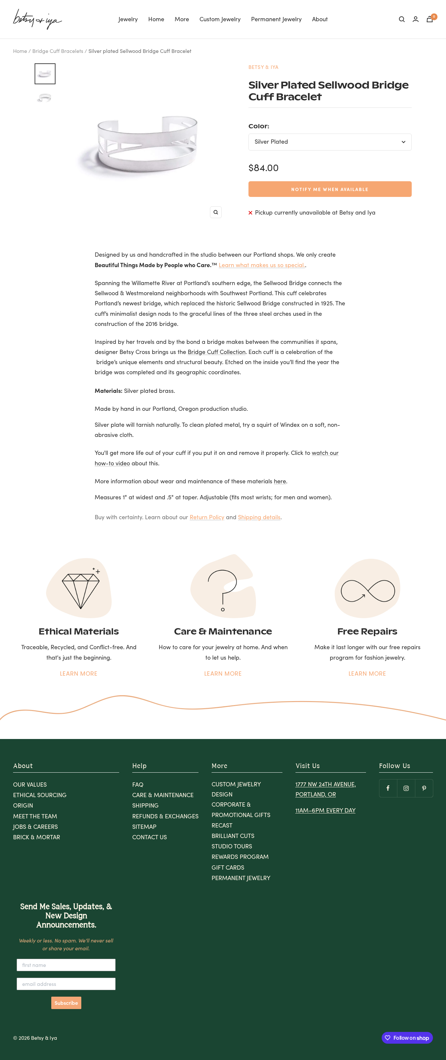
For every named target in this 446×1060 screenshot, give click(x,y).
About (320, 19)
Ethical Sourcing (40, 795)
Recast (222, 825)
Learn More (79, 673)
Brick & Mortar (36, 837)
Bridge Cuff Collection (217, 352)
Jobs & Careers (35, 826)
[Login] (416, 19)
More (182, 19)
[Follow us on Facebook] (388, 788)
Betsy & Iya (263, 67)
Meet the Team (35, 816)
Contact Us (149, 837)
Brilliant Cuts (233, 836)
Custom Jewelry (220, 19)
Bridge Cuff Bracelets (57, 50)
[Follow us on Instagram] (406, 788)
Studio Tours (232, 846)
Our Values (30, 784)
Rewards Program (240, 856)
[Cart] (429, 19)
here (280, 481)
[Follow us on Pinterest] (424, 788)
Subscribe (66, 1003)
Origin (23, 805)
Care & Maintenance (163, 795)
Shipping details (259, 517)
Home (156, 19)
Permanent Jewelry (276, 19)
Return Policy (207, 517)
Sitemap (144, 826)
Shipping (145, 805)
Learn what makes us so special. (262, 265)
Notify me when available (330, 189)
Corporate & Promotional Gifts (241, 809)
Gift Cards (228, 867)
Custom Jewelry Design (236, 789)
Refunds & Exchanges (165, 816)
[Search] (402, 19)
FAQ (137, 784)
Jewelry (128, 19)
